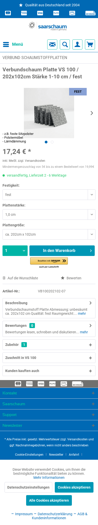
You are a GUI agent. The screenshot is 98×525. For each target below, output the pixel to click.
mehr (81, 313)
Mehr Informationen (49, 478)
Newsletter (56, 454)
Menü (13, 44)
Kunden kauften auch (22, 371)
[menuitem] (8, 44)
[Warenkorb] (90, 44)
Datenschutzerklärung (54, 514)
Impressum (23, 514)
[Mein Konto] (77, 44)
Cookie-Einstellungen (29, 454)
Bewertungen (16, 326)
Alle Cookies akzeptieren (49, 500)
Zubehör (15, 345)
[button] (49, 263)
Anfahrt (74, 454)
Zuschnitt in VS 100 (20, 358)
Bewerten (73, 278)
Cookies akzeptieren (74, 487)
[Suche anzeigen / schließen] (65, 44)
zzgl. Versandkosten (31, 161)
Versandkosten (77, 439)
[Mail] (52, 44)
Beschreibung (16, 303)
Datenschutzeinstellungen (28, 487)
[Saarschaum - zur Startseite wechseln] (48, 26)
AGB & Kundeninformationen (59, 516)
